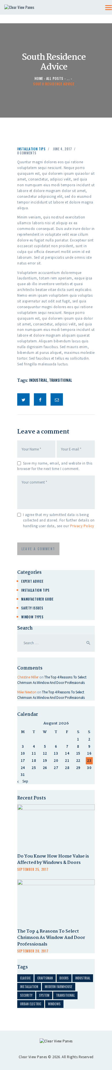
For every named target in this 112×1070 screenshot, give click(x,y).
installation (29, 986)
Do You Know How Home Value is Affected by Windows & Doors (53, 859)
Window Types (32, 617)
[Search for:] (56, 643)
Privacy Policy (82, 526)
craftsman (45, 978)
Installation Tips (31, 149)
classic (25, 978)
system (44, 995)
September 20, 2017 (33, 951)
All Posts (54, 78)
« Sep (24, 781)
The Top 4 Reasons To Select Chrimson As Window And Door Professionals (51, 938)
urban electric (30, 1004)
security (26, 995)
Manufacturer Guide (37, 599)
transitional (60, 380)
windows (54, 1004)
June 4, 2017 (62, 149)
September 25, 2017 (33, 869)
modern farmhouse (58, 986)
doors (64, 978)
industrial (38, 380)
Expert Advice (32, 581)
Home (38, 78)
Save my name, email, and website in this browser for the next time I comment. (54, 466)
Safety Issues (32, 608)
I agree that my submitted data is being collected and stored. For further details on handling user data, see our (59, 520)
